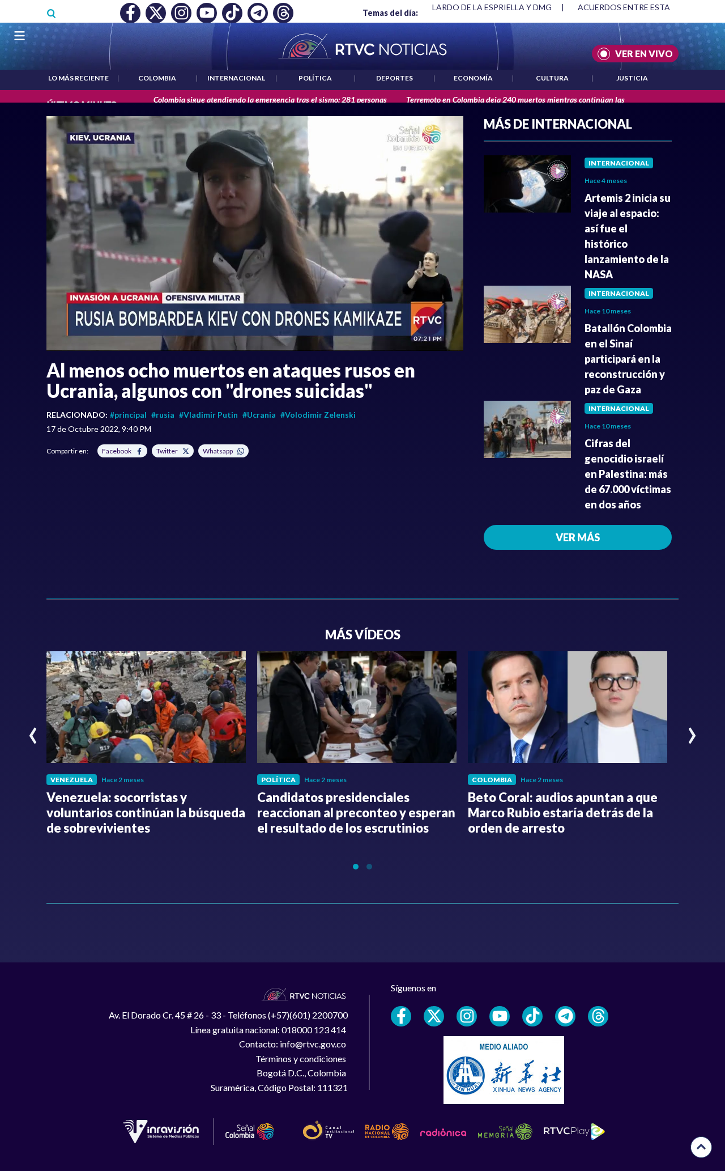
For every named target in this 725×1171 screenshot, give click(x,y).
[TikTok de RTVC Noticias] (532, 1016)
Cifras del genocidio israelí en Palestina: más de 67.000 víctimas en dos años (628, 474)
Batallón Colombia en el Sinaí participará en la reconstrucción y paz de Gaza (628, 359)
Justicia (632, 78)
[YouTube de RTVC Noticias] (499, 1016)
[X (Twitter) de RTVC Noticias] (434, 1016)
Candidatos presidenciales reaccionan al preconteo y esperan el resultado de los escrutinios (356, 812)
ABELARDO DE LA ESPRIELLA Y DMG (484, 7)
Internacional (236, 78)
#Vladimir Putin (208, 414)
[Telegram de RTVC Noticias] (565, 1016)
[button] (254, 233)
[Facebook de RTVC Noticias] (401, 1016)
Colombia (157, 78)
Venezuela (71, 779)
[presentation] (33, 730)
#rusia (162, 414)
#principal (128, 414)
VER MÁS (578, 537)
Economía (473, 78)
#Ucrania (259, 414)
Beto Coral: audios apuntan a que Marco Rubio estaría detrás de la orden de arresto (563, 812)
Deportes (394, 78)
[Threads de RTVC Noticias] (598, 1016)
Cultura (552, 78)
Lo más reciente (78, 78)
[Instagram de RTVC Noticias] (467, 1016)
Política (315, 78)
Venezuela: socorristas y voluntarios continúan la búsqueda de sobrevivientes (145, 812)
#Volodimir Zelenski (318, 414)
